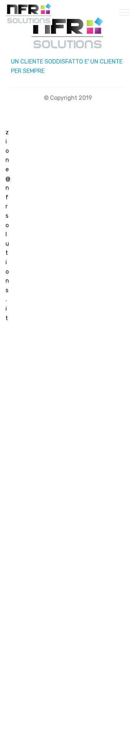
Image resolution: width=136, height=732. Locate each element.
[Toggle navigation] (124, 12)
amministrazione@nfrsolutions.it (8, 179)
